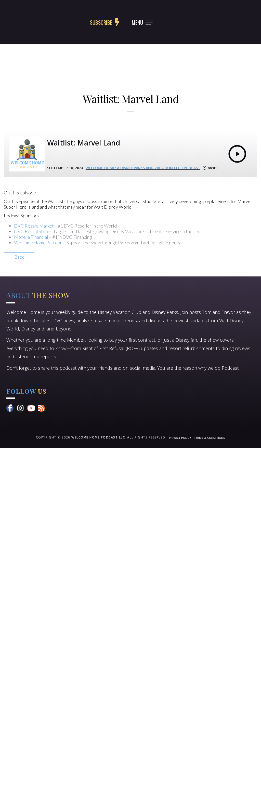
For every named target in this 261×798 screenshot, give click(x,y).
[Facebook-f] (10, 408)
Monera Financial (31, 237)
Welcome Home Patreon (38, 242)
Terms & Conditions (209, 438)
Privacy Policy (180, 438)
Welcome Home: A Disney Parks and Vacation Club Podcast (143, 167)
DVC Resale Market (34, 226)
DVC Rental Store (32, 231)
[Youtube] (30, 408)
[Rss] (41, 408)
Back (19, 257)
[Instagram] (20, 408)
